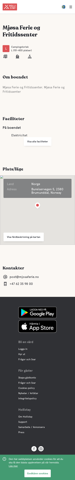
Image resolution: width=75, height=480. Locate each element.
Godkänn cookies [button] (37, 473)
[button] (37, 206)
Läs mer (13, 466)
